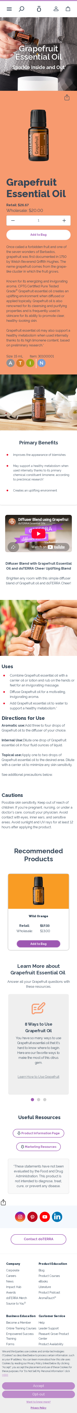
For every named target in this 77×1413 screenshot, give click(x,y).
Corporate (12, 1270)
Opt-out (38, 1394)
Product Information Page (40, 1133)
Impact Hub (13, 1287)
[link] (56, 9)
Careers (11, 1276)
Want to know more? (38, 1401)
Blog (42, 1270)
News (10, 1281)
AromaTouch (47, 1298)
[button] (10, 363)
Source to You (16, 1303)
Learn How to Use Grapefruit (38, 1077)
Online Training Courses (21, 1328)
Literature (45, 1287)
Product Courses (49, 1276)
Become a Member (18, 1322)
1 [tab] (32, 1100)
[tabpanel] (38, 1044)
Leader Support (49, 1328)
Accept (38, 1386)
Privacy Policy (38, 1407)
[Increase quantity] (64, 220)
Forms (10, 1344)
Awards (11, 1292)
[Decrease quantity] (13, 220)
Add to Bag (38, 234)
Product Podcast (49, 1292)
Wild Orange (38, 916)
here (5, 1375)
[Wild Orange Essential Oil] (38, 891)
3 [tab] (45, 1100)
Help (42, 1322)
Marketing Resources (40, 1146)
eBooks (43, 1281)
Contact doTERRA (38, 1239)
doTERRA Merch (16, 1298)
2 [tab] (39, 1100)
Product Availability (51, 1344)
